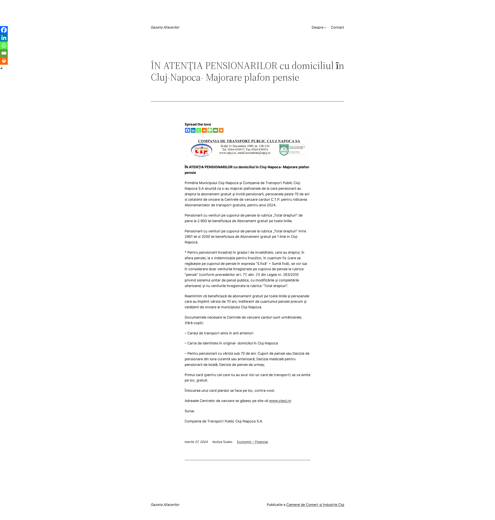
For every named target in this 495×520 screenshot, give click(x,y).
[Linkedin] (193, 130)
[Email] (215, 130)
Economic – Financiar (252, 442)
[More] (221, 130)
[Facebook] (187, 130)
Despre (317, 27)
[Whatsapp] (198, 130)
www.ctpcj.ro (280, 401)
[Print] (204, 130)
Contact (337, 27)
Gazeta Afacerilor (165, 27)
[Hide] (1, 68)
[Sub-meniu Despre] (325, 27)
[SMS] (209, 130)
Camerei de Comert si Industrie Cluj (315, 505)
